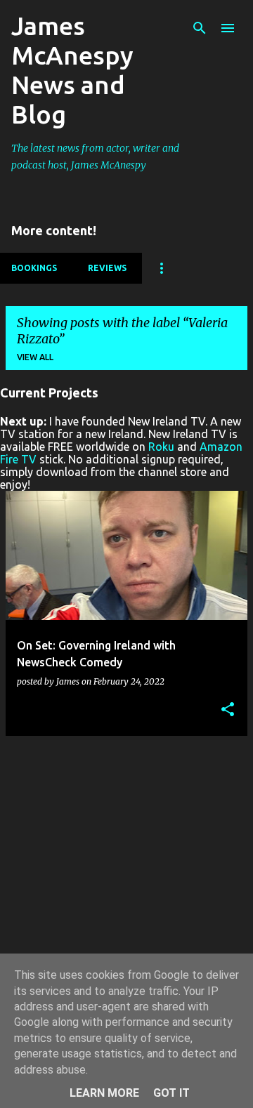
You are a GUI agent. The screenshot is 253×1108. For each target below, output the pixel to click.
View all (35, 357)
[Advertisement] (126, 873)
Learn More (104, 1093)
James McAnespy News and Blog (72, 69)
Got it (171, 1093)
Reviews (107, 267)
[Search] (199, 28)
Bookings (34, 267)
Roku (161, 446)
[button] (227, 710)
